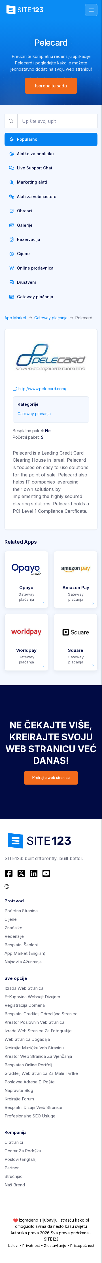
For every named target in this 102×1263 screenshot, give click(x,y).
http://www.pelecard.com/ (42, 388)
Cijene (11, 919)
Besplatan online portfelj (28, 1064)
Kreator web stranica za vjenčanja (38, 1056)
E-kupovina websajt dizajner (32, 996)
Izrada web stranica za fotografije (38, 1030)
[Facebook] (9, 873)
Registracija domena (25, 1005)
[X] (21, 873)
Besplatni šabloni (21, 944)
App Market (15, 317)
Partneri (12, 1167)
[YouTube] (46, 873)
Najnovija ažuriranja (23, 961)
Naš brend (15, 1185)
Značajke (13, 927)
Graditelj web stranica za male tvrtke (41, 1073)
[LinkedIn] (33, 873)
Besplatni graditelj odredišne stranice (41, 1013)
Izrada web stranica (24, 988)
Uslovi (13, 1245)
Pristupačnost (82, 1245)
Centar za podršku (23, 1150)
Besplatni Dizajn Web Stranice (33, 1107)
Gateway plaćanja (50, 317)
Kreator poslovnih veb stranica (34, 1022)
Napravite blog (19, 1090)
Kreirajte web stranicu (51, 778)
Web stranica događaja (27, 1039)
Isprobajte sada (51, 86)
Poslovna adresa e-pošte (30, 1082)
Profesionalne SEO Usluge (30, 1116)
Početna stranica (21, 910)
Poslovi (21, 1159)
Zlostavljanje (55, 1245)
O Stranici (14, 1142)
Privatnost (31, 1245)
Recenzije (14, 936)
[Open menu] (91, 10)
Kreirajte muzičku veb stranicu (34, 1047)
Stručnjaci (14, 1176)
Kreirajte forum (19, 1099)
